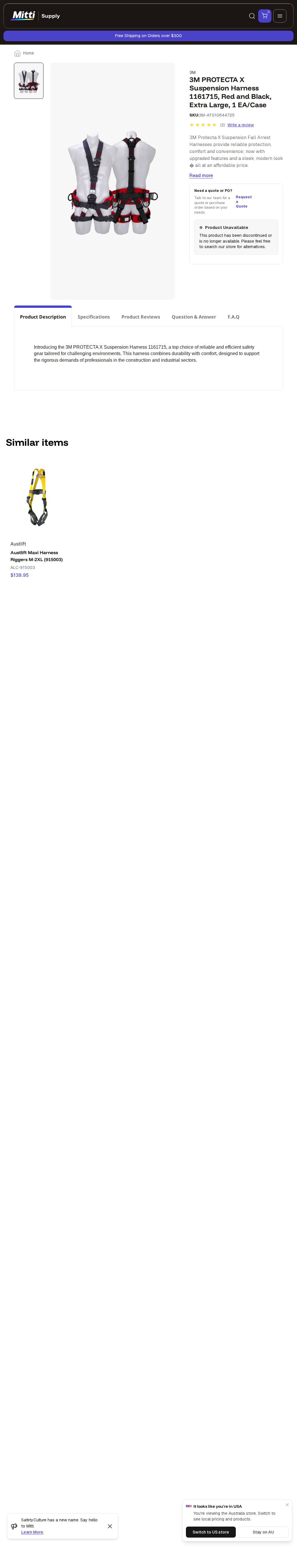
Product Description (43, 317)
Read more (201, 175)
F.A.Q (234, 317)
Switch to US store (211, 1532)
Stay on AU (263, 1532)
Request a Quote (243, 202)
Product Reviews (141, 317)
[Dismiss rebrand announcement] (110, 1526)
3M (192, 72)
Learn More (32, 1532)
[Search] (252, 16)
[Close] (287, 1504)
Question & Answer (194, 317)
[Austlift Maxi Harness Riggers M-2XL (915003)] (37, 496)
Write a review (240, 125)
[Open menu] (280, 16)
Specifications (94, 317)
